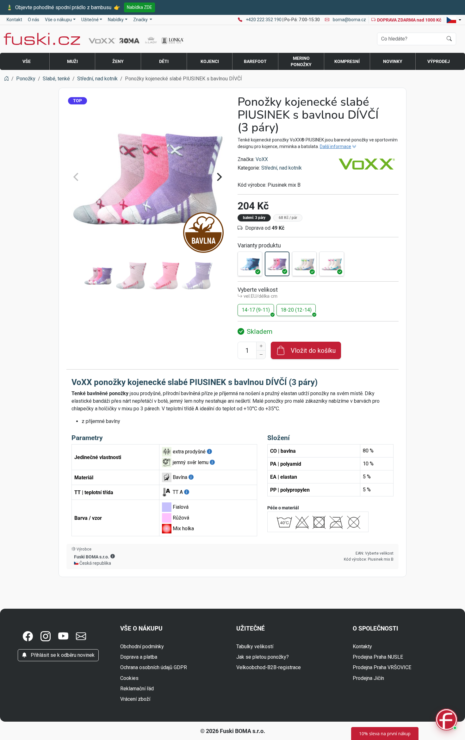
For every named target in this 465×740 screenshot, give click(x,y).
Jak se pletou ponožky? (262, 657)
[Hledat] (449, 39)
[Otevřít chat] (446, 720)
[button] (112, 556)
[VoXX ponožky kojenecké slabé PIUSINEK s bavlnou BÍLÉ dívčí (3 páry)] (331, 264)
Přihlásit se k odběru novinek (62, 655)
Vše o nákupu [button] (58, 19)
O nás (33, 19)
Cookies (129, 678)
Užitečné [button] (90, 19)
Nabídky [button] (116, 19)
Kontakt (14, 19)
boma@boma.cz (349, 19)
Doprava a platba (138, 657)
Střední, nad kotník (281, 168)
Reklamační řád (137, 689)
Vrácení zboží (135, 699)
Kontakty (362, 647)
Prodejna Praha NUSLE (378, 657)
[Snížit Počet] (261, 354)
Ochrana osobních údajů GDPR (153, 667)
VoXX (262, 159)
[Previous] (77, 177)
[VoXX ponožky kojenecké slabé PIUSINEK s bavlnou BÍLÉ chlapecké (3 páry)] (304, 264)
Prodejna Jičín (368, 678)
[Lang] (454, 20)
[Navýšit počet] (261, 346)
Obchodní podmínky (142, 647)
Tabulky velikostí (254, 647)
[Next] (219, 177)
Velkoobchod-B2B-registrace (268, 667)
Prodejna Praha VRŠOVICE (382, 667)
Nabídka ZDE (139, 7)
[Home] (6, 79)
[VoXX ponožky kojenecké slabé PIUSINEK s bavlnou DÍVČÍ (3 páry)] (277, 264)
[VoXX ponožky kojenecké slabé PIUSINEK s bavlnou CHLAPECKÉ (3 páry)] (250, 264)
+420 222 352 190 (264, 19)
